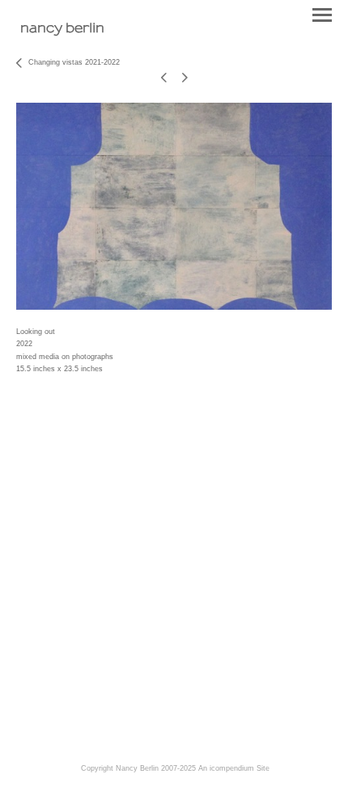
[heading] (62, 29)
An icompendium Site (233, 768)
